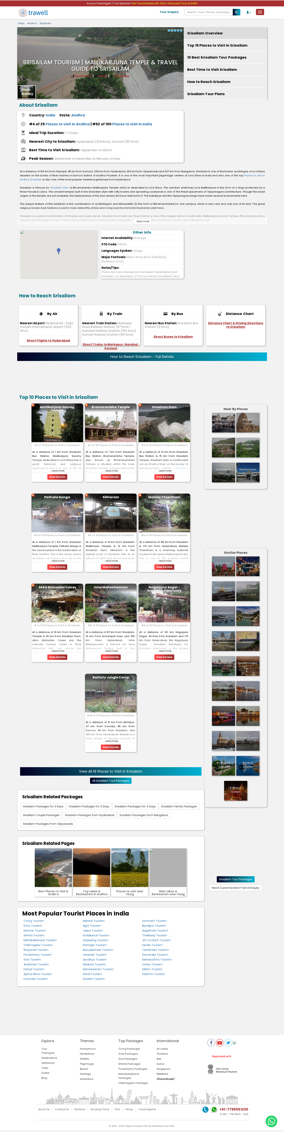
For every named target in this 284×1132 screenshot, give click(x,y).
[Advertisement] (225, 135)
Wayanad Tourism (36, 950)
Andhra (32, 23)
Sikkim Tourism (152, 969)
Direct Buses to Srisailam (173, 337)
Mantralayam (247, 471)
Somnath (223, 740)
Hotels (46, 1073)
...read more (142, 221)
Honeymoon (88, 1049)
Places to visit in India (132, 124)
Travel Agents (147, 1109)
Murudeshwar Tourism (98, 950)
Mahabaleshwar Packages (128, 1076)
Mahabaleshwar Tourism (40, 940)
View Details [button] (57, 477)
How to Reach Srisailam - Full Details (142, 356)
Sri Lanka (162, 1049)
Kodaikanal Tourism (96, 935)
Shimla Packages (129, 1064)
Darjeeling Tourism (95, 940)
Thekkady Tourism (154, 935)
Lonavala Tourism (36, 979)
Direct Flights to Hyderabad (48, 341)
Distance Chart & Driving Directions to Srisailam (235, 325)
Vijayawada (223, 471)
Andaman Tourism (36, 964)
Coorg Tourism (34, 921)
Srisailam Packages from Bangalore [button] (144, 815)
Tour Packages (48, 1051)
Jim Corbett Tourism (156, 940)
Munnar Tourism (35, 930)
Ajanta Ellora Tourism (38, 974)
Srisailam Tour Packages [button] (235, 879)
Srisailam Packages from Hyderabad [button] (89, 815)
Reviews (80, 1109)
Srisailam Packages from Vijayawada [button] (48, 824)
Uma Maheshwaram (111, 587)
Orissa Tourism (152, 964)
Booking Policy (100, 1109)
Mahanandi (223, 422)
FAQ (117, 1109)
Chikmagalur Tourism (38, 945)
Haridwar (248, 565)
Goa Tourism (32, 959)
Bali (159, 1059)
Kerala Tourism (152, 945)
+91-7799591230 (233, 1109)
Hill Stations (87, 1054)
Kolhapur (235, 790)
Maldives (162, 1074)
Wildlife (84, 1059)
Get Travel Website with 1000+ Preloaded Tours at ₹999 (164, 3)
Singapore (163, 1069)
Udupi (223, 663)
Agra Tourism (92, 926)
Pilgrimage (87, 1064)
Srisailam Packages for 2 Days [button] (43, 806)
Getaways (48, 1063)
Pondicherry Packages (132, 1069)
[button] (59, 251)
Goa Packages (127, 1059)
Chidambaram (223, 690)
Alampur (247, 422)
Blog (44, 1078)
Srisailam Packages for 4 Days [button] (135, 806)
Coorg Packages (129, 1049)
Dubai (160, 1064)
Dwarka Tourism (94, 979)
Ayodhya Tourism (95, 959)
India (21, 23)
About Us (43, 1109)
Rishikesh (248, 615)
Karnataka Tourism (155, 955)
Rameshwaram (223, 615)
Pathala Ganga (57, 497)
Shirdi (223, 588)
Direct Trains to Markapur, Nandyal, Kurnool (111, 346)
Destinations (49, 1058)
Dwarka (248, 738)
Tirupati (248, 588)
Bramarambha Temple (111, 407)
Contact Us (62, 1109)
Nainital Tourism (94, 921)
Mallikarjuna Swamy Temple (57, 409)
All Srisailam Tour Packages (110, 781)
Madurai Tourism (94, 964)
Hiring (129, 1109)
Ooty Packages (128, 1054)
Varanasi (248, 690)
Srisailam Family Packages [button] (179, 806)
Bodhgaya (223, 765)
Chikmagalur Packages (133, 1083)
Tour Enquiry (169, 12)
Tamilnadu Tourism (155, 950)
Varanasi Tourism (95, 955)
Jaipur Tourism (93, 930)
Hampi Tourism (34, 969)
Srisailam (45, 23)
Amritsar (247, 765)
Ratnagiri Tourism (95, 945)
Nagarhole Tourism (155, 930)
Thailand (162, 1054)
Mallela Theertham (164, 497)
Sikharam (111, 497)
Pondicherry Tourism (38, 955)
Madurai (223, 640)
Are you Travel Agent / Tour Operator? (109, 3)
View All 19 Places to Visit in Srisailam (110, 771)
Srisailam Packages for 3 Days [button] (89, 806)
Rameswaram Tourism (98, 969)
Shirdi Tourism (92, 974)
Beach (84, 1069)
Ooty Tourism (33, 926)
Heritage (85, 1074)
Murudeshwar (248, 640)
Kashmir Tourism (153, 974)
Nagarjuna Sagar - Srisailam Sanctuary (164, 589)
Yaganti (223, 444)
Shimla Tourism (34, 935)
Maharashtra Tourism (157, 959)
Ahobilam (248, 446)
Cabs (45, 1068)
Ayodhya (223, 715)
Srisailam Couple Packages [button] (41, 815)
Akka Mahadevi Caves (57, 587)
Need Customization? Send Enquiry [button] (235, 888)
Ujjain (248, 713)
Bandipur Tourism (154, 926)
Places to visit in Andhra (68, 124)
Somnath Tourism (154, 921)
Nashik (247, 663)
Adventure (86, 1079)
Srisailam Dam (59, 187)
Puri (223, 563)
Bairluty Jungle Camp (111, 677)
